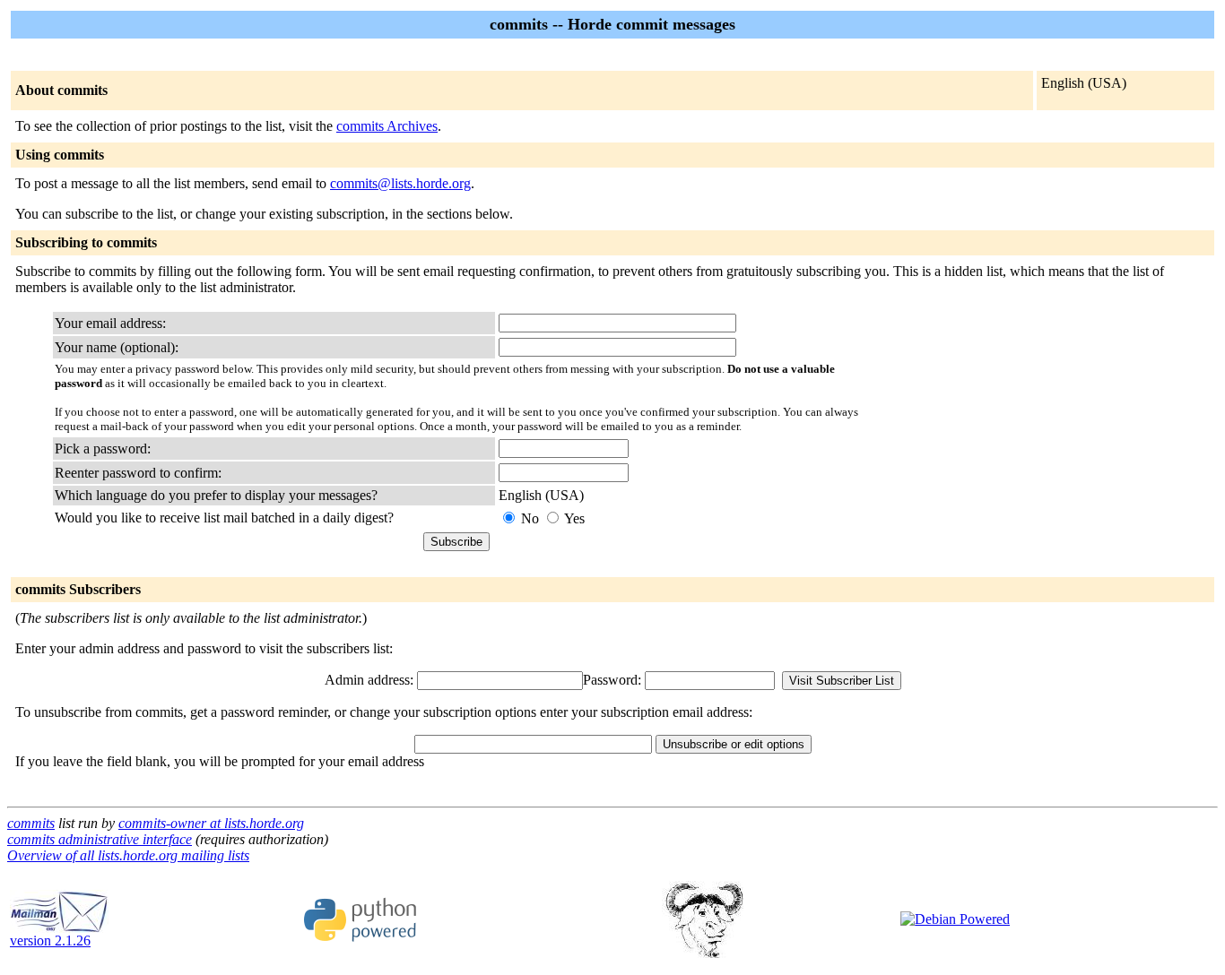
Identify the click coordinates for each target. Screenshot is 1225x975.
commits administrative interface (99, 839)
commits (31, 823)
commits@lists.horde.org (400, 183)
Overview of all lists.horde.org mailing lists (128, 855)
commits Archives (387, 126)
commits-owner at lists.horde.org (211, 823)
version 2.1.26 (50, 940)
